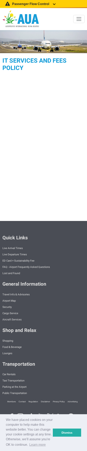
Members (11, 401)
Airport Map (9, 301)
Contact (22, 401)
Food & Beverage (12, 347)
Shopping (7, 341)
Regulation (33, 401)
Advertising (73, 401)
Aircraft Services (12, 319)
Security (7, 307)
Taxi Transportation (13, 380)
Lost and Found (11, 273)
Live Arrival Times (12, 248)
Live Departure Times (14, 254)
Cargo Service (10, 313)
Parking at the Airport (14, 387)
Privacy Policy (59, 401)
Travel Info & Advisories (16, 294)
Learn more (37, 444)
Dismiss (67, 432)
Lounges (7, 353)
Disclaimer (45, 401)
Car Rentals (9, 374)
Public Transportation (14, 393)
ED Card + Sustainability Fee (18, 261)
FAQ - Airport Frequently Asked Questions (26, 267)
